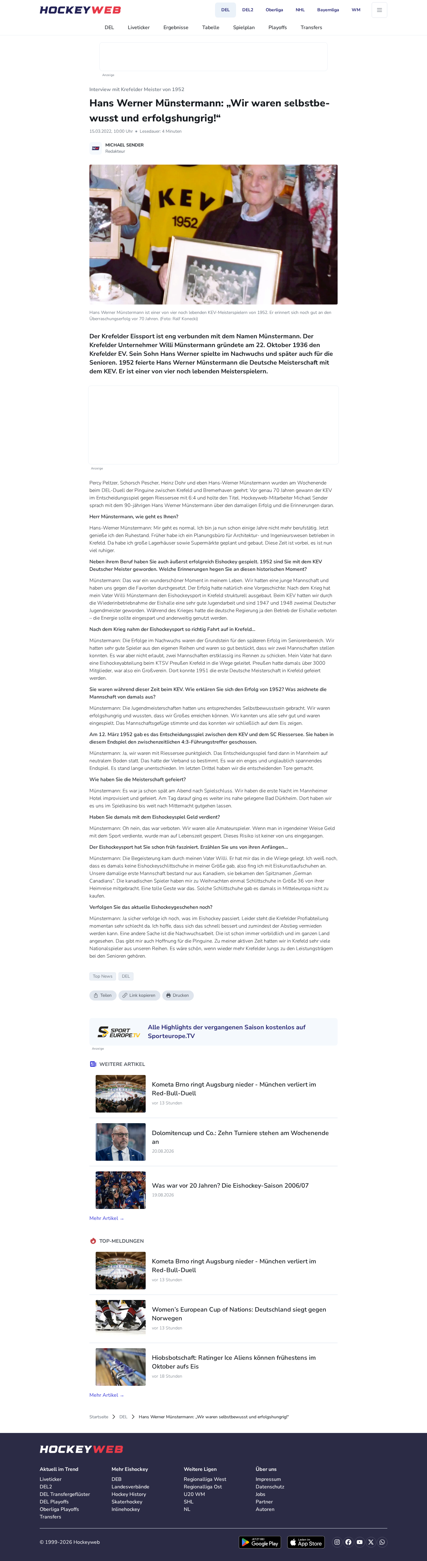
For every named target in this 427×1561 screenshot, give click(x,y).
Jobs (260, 1494)
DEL (109, 27)
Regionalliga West (205, 1479)
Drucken (181, 995)
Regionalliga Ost (203, 1486)
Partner (264, 1501)
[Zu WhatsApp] (382, 1542)
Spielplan (244, 27)
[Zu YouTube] (360, 1542)
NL (187, 1509)
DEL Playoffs (54, 1501)
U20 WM (194, 1494)
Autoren (265, 1509)
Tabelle (210, 27)
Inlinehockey (126, 1509)
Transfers (311, 27)
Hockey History (129, 1494)
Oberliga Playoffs (59, 1509)
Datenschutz (270, 1486)
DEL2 (46, 1486)
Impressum (268, 1479)
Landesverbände (130, 1486)
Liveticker (139, 27)
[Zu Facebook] (349, 1542)
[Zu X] (371, 1542)
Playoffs (278, 27)
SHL (188, 1501)
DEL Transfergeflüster (65, 1494)
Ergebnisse (175, 27)
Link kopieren (142, 995)
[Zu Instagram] (337, 1542)
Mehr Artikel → (106, 1218)
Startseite (98, 1417)
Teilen (106, 995)
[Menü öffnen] (379, 10)
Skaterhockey (127, 1501)
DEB (117, 1479)
